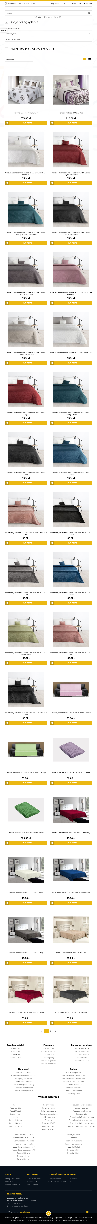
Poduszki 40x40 (48, 1123)
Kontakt (73, 1179)
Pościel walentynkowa (24, 1091)
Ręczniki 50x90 (73, 1150)
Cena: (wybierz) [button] (11, 34)
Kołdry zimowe (48, 1108)
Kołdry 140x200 (15, 1120)
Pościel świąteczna (73, 1072)
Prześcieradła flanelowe (23, 1135)
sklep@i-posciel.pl (17, 1206)
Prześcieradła (81, 1114)
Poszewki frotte (23, 1153)
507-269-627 (15, 1203)
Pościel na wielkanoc (73, 1085)
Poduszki (48, 1120)
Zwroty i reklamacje (12, 1179)
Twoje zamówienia (34, 1179)
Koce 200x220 (15, 1111)
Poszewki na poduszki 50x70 (23, 1150)
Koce (15, 1105)
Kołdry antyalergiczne (48, 1114)
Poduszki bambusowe (82, 1111)
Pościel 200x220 (15, 1058)
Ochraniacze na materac (24, 1141)
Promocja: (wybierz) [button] (13, 39)
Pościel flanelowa (48, 1064)
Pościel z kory (48, 1048)
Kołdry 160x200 (15, 1123)
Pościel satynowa (48, 1061)
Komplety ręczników (23, 1078)
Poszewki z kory (23, 1159)
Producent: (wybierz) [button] (13, 28)
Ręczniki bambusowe (73, 1144)
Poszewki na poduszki (24, 1144)
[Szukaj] (89, 13)
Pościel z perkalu (82, 1054)
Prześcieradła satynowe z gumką (81, 1126)
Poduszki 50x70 (48, 1126)
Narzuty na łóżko (73, 1135)
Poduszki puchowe (81, 1108)
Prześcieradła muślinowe (23, 1138)
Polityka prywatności (13, 1184)
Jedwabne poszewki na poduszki (23, 1075)
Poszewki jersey (23, 1156)
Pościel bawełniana (48, 1051)
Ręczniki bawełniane (73, 1141)
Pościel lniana (81, 1058)
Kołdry (15, 1117)
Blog (72, 1181)
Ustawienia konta (33, 1181)
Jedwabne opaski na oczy (23, 1085)
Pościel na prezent (23, 1072)
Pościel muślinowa (81, 1061)
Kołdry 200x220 (15, 1126)
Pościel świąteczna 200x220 (73, 1082)
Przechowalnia (32, 1184)
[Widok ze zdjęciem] (84, 59)
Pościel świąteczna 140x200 (73, 1075)
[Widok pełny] (89, 59)
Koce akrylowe (15, 1114)
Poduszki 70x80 (48, 1129)
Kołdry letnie (48, 1105)
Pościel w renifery (73, 1088)
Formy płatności (54, 1179)
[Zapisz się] (87, 1212)
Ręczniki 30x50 (73, 1153)
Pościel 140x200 (15, 1048)
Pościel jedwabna (82, 1048)
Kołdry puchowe (48, 1117)
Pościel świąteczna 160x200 (73, 1078)
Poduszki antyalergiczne (82, 1105)
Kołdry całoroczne (48, 1111)
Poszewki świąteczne (73, 1091)
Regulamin (9, 1181)
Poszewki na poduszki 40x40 (23, 1147)
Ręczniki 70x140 (73, 1147)
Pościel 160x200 (15, 1051)
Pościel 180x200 (15, 1054)
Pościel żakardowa (81, 1051)
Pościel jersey (48, 1058)
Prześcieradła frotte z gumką (82, 1117)
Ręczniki (73, 1138)
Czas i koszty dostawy (57, 1181)
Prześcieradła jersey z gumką (82, 1123)
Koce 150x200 (15, 1108)
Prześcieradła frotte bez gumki (81, 1120)
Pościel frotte (48, 1054)
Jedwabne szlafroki (24, 1082)
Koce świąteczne (73, 1094)
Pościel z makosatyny (24, 1088)
